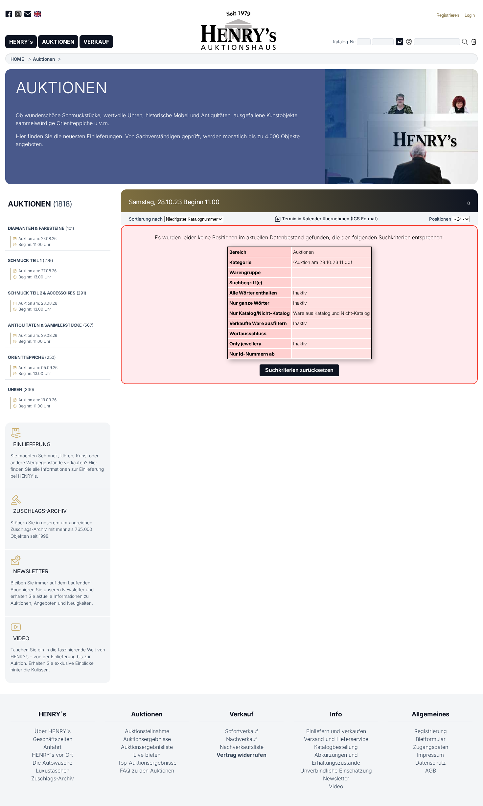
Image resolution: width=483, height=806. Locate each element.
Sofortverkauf (241, 731)
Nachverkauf (241, 739)
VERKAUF (96, 41)
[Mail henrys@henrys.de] (27, 15)
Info (336, 714)
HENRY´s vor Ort (52, 755)
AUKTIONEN (58, 41)
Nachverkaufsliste (242, 747)
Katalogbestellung (336, 747)
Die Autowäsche (52, 762)
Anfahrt (52, 747)
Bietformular (431, 739)
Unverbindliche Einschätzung (336, 770)
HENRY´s (21, 41)
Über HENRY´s (52, 731)
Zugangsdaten (430, 747)
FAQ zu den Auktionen (147, 770)
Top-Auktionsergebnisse (147, 762)
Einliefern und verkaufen (336, 731)
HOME (17, 59)
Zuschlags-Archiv (52, 778)
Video (336, 786)
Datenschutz (430, 762)
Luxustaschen (52, 770)
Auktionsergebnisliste (147, 747)
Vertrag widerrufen (241, 755)
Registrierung (430, 731)
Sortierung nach (146, 219)
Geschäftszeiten (52, 739)
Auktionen (44, 59)
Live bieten (146, 755)
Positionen (440, 219)
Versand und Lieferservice (336, 739)
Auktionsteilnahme (147, 731)
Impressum (430, 755)
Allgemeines (430, 714)
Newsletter (336, 778)
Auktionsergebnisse (147, 739)
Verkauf (241, 714)
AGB (430, 770)
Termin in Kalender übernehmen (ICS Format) (329, 218)
